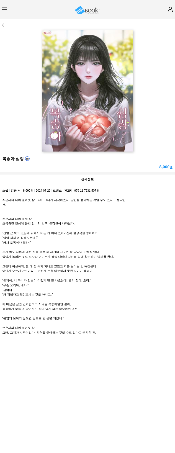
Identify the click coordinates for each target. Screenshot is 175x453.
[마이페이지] (170, 9)
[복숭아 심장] (87, 91)
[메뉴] (4, 9)
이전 (3, 25)
